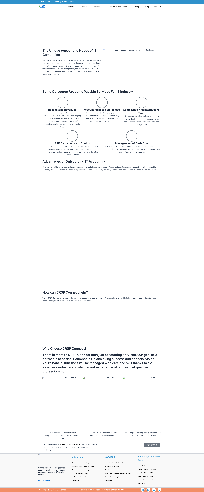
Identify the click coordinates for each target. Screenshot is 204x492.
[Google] (160, 490)
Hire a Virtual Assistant (146, 466)
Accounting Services (112, 466)
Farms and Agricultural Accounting (84, 466)
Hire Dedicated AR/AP (145, 480)
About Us (70, 7)
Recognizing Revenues (62, 109)
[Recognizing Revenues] (62, 102)
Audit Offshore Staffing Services (116, 463)
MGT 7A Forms (44, 481)
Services (84, 7)
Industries (97, 7)
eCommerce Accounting (80, 463)
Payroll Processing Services (114, 477)
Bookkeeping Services (112, 470)
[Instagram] (148, 490)
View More (75, 480)
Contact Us (157, 7)
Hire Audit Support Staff (146, 473)
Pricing (136, 7)
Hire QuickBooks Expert (146, 476)
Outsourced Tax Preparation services (118, 473)
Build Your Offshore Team (117, 7)
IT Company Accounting (80, 470)
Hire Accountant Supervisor (147, 469)
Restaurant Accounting (80, 477)
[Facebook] (143, 490)
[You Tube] (154, 490)
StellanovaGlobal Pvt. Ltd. (113, 490)
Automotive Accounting (80, 473)
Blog (147, 7)
